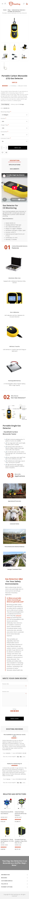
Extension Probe (5, 138)
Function (3, 118)
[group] (7, 803)
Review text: (5, 691)
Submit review (14, 718)
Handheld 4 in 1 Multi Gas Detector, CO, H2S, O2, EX (7, 841)
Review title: (5, 684)
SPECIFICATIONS (14, 165)
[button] (6, 808)
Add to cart (17, 147)
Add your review (22, 85)
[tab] (14, 160)
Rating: (14, 709)
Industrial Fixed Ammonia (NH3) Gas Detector (20, 813)
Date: (14, 753)
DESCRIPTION (14, 160)
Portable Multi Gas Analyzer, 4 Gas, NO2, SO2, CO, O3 (21, 841)
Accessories (4, 131)
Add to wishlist (2, 152)
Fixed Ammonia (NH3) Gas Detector (7, 812)
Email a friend (6, 152)
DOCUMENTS (14, 169)
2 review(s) (13, 85)
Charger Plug (4, 125)
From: (4, 753)
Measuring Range (5, 111)
